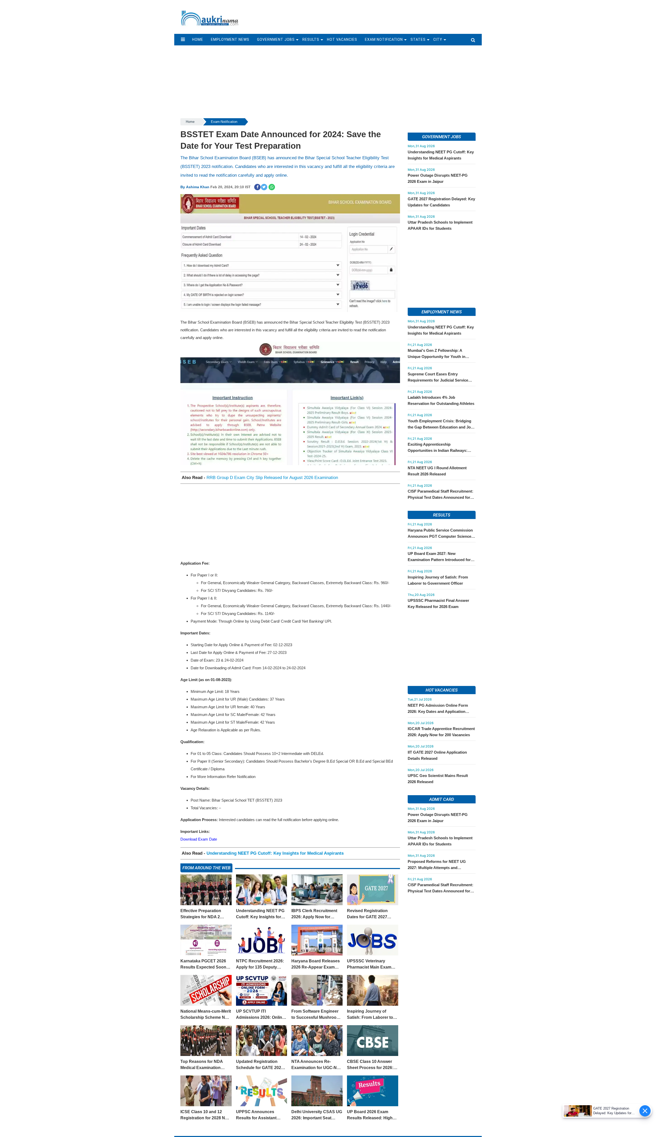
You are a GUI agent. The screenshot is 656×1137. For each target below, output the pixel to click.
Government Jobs (276, 39)
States (418, 39)
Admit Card (441, 799)
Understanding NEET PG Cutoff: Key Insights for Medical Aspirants (275, 853)
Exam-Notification (224, 122)
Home (190, 122)
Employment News (230, 39)
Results (310, 39)
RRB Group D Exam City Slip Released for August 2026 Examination (272, 477)
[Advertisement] (363, 14)
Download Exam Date (198, 839)
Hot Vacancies (342, 39)
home (197, 39)
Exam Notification (384, 39)
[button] (183, 39)
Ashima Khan (197, 187)
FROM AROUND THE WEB (206, 867)
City (437, 39)
